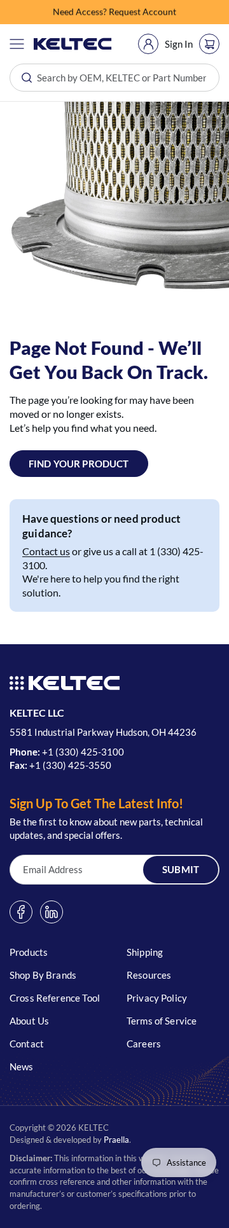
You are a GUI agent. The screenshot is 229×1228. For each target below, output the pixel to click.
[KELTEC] (73, 44)
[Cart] (209, 44)
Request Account (142, 11)
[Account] (148, 44)
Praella (116, 1140)
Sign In (179, 44)
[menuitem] (148, 44)
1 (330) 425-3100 (86, 751)
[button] (17, 44)
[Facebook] (21, 911)
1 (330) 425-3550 (73, 765)
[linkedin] (51, 911)
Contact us (46, 551)
